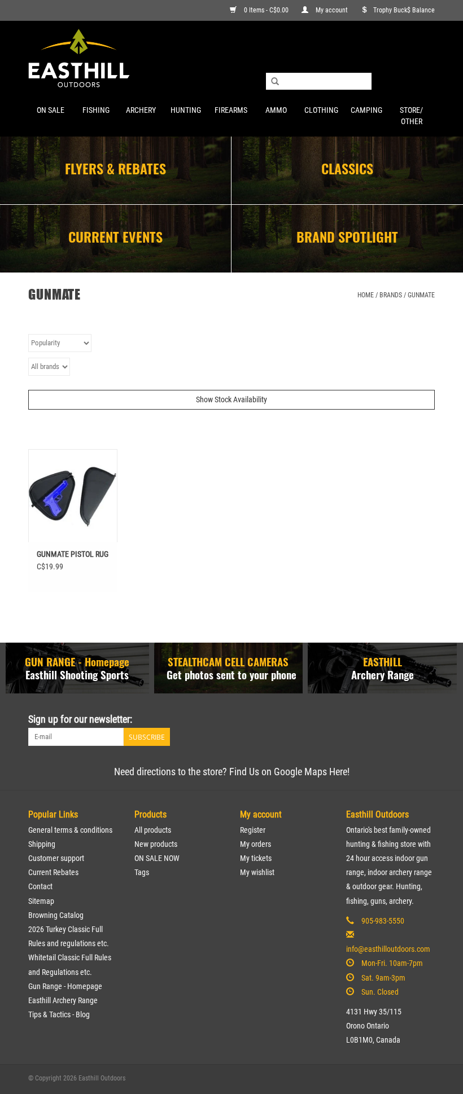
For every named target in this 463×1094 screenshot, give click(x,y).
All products (152, 829)
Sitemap (41, 901)
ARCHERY (141, 110)
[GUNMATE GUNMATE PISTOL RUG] (72, 495)
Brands (390, 295)
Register (252, 829)
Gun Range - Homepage (65, 986)
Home (365, 295)
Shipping (41, 844)
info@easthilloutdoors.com (388, 949)
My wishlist (257, 872)
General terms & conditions (70, 829)
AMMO (276, 110)
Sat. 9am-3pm (383, 977)
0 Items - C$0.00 (266, 10)
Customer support (56, 858)
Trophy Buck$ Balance (404, 10)
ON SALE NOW (157, 858)
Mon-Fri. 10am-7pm (392, 963)
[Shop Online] (231, 59)
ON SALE (50, 110)
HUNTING (186, 110)
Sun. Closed (380, 991)
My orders (255, 844)
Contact (40, 886)
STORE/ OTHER (411, 116)
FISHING (96, 110)
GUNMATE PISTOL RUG (72, 554)
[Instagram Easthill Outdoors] (426, 719)
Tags (141, 872)
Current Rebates (53, 872)
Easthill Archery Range (63, 1000)
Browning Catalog (56, 915)
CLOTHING (321, 110)
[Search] (275, 81)
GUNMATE (421, 295)
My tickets (256, 858)
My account (332, 10)
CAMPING (366, 110)
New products (155, 844)
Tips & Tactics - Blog (59, 1014)
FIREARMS (231, 110)
